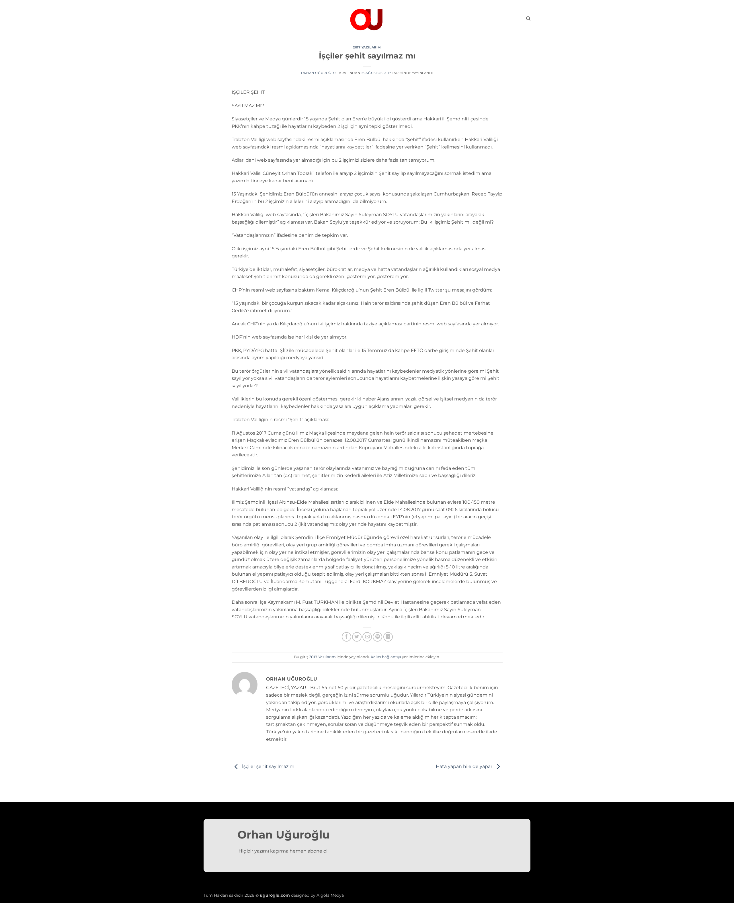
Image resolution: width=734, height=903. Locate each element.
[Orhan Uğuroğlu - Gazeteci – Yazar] (367, 18)
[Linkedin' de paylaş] (388, 637)
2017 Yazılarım (367, 47)
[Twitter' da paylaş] (357, 637)
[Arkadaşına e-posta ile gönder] (367, 637)
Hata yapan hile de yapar (464, 766)
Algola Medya (330, 895)
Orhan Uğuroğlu (318, 73)
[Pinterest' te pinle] (377, 637)
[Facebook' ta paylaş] (346, 637)
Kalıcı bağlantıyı (386, 657)
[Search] (528, 18)
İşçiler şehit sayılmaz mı (268, 766)
